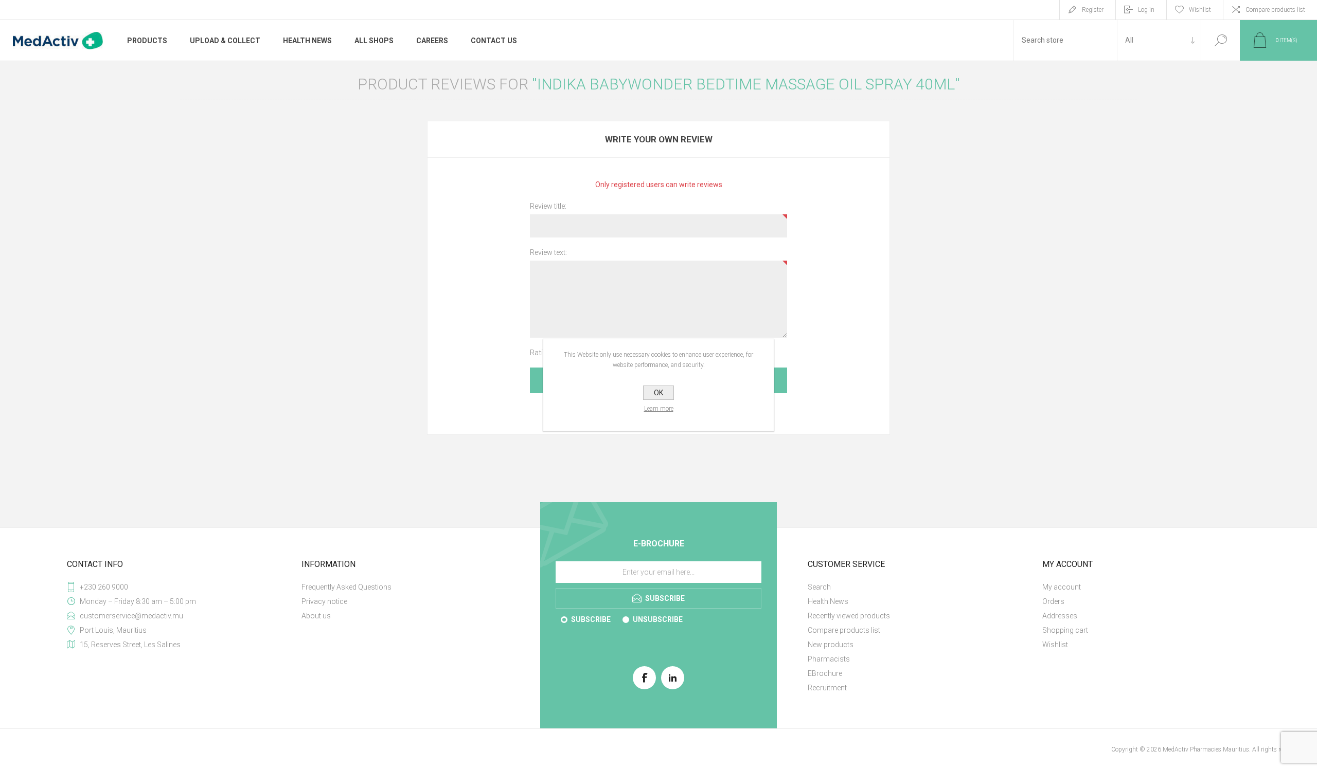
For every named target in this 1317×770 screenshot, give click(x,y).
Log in (1146, 9)
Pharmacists (829, 659)
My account (1061, 587)
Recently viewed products (849, 616)
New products (830, 644)
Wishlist (1055, 644)
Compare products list (1275, 9)
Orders (1053, 601)
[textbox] (1065, 40)
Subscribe (591, 619)
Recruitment (827, 688)
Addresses (1059, 616)
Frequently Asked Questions (346, 587)
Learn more (658, 408)
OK (658, 393)
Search (1220, 40)
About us (316, 616)
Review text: (548, 252)
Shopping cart (1065, 630)
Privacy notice (324, 601)
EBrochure (825, 673)
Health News (828, 601)
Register (1093, 9)
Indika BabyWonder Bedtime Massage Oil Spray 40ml (746, 84)
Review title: (548, 206)
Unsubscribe (658, 619)
